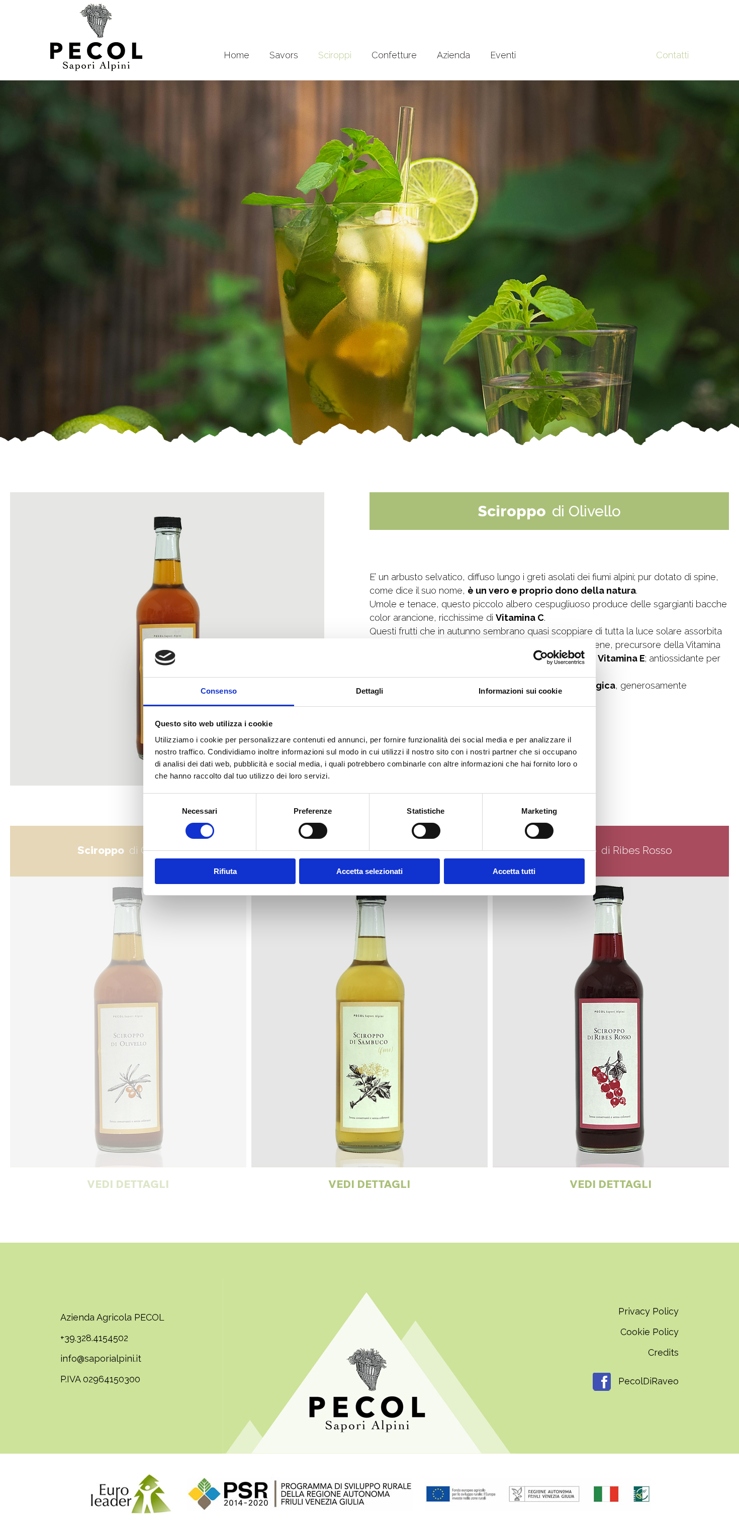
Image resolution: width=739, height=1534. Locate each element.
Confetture (394, 55)
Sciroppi (334, 55)
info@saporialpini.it (100, 1358)
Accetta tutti (514, 871)
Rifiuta (225, 871)
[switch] (313, 831)
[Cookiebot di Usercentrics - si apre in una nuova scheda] (541, 657)
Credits (663, 1352)
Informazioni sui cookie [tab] (520, 691)
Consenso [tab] (219, 691)
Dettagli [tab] (370, 691)
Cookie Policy (649, 1332)
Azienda (453, 55)
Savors (283, 55)
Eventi (503, 55)
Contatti (672, 55)
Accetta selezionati (369, 871)
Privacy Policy (648, 1311)
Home (236, 55)
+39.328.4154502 (94, 1338)
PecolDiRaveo (647, 1381)
